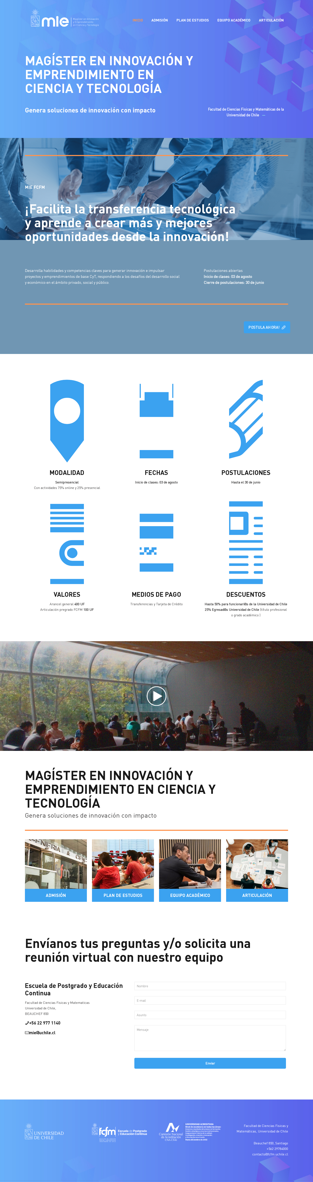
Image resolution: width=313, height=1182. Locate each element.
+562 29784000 (277, 1148)
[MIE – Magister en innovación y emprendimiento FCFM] (64, 20)
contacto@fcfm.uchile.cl (270, 1154)
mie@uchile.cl (42, 1032)
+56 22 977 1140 (44, 1022)
